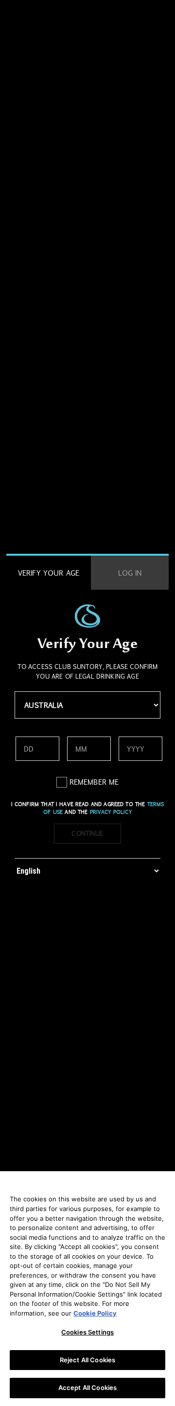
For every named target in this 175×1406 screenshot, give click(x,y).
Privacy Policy (111, 812)
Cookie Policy (95, 1313)
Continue (87, 833)
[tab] (48, 573)
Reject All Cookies (87, 1360)
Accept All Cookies (87, 1387)
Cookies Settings (87, 1332)
